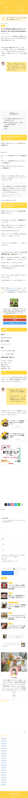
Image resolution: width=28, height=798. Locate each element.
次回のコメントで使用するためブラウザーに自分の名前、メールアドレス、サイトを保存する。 (13, 556)
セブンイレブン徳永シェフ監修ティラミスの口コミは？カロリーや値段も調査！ (16, 587)
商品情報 (6, 126)
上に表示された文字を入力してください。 (10, 561)
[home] (14, 695)
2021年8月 (3, 770)
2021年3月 (3, 782)
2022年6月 (3, 748)
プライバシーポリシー (21, 13)
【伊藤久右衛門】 (12, 290)
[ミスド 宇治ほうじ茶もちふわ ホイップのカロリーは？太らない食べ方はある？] (15, 504)
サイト (3, 549)
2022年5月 (3, 750)
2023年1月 (3, 741)
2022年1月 (3, 758)
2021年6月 (3, 775)
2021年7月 (3, 772)
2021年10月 (4, 765)
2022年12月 (4, 743)
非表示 (16, 113)
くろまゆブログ (14, 794)
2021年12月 (4, 760)
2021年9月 (3, 767)
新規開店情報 (21, 10)
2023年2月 (3, 738)
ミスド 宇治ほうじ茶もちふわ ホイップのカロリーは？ (14, 119)
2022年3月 (3, 755)
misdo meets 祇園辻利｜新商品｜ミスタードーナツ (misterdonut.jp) (12, 195)
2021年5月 (3, 777)
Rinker (7, 314)
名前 (3, 538)
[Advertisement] (14, 95)
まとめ (6, 128)
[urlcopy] (22, 504)
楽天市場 (15, 320)
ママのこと (7, 10)
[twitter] (6, 504)
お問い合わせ (7, 13)
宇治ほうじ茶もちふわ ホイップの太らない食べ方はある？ (14, 123)
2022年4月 (3, 753)
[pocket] (12, 504)
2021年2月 (3, 784)
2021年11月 (3, 762)
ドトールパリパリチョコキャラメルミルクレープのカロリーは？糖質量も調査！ (16, 617)
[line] (19, 504)
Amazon (15, 316)
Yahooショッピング (14, 323)
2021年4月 (3, 779)
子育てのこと (21, 7)
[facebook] (9, 504)
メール (3, 544)
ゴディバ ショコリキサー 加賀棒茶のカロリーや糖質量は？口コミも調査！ (17, 606)
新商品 (7, 7)
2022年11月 (4, 746)
